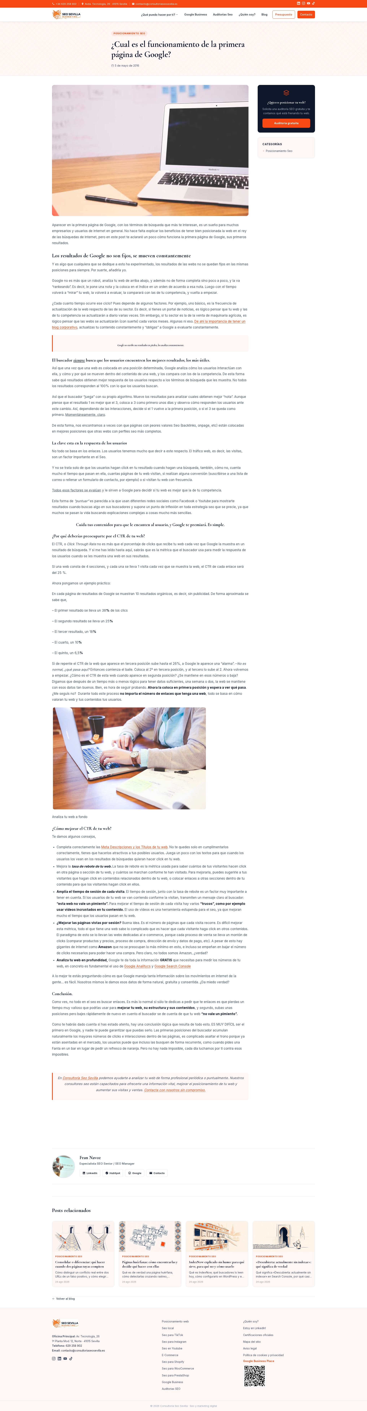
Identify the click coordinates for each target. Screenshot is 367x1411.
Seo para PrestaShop (175, 1375)
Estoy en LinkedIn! (254, 1328)
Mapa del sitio (252, 1341)
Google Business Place (258, 1361)
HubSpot (115, 1173)
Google (136, 1173)
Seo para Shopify (173, 1361)
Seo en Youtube (172, 1348)
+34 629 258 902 (66, 3)
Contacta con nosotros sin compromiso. (174, 1090)
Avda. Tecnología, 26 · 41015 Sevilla (106, 3)
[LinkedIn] (298, 4)
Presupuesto (283, 14)
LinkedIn (92, 1173)
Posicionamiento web (175, 1321)
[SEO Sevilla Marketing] (65, 1323)
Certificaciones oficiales (258, 1335)
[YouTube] (308, 4)
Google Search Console (172, 966)
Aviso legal (250, 1348)
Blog (264, 14)
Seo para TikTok (172, 1335)
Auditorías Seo (223, 14)
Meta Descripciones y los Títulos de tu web (134, 847)
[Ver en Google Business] (279, 1376)
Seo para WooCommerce (178, 1368)
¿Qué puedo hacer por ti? (158, 14)
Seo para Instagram (174, 1341)
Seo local (168, 1328)
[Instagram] (303, 4)
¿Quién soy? (247, 14)
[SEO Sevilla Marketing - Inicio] (66, 15)
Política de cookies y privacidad (263, 1355)
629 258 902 (74, 1345)
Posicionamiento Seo (129, 33)
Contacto (306, 14)
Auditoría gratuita (286, 123)
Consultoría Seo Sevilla (80, 1078)
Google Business (195, 14)
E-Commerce (170, 1355)
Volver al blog (65, 1298)
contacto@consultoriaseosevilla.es (156, 3)
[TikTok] (313, 4)
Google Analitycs (137, 966)
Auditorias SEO (171, 1388)
